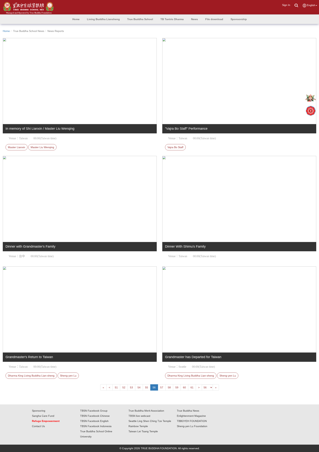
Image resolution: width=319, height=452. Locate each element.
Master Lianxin (16, 147)
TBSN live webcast (139, 415)
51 (116, 387)
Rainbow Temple (138, 426)
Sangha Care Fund (43, 415)
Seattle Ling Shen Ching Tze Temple (149, 421)
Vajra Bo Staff (175, 147)
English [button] (311, 5)
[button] (103, 19)
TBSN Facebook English (94, 421)
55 (146, 387)
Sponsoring (38, 410)
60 (184, 387)
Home (6, 31)
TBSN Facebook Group (93, 410)
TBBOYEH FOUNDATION (192, 421)
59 (176, 387)
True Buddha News (188, 410)
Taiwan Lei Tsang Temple (143, 431)
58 (169, 387)
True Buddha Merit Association (146, 410)
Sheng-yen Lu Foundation (192, 426)
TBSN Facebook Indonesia (96, 426)
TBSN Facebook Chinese (95, 415)
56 (154, 387)
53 (131, 387)
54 (139, 387)
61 (192, 387)
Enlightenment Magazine (191, 415)
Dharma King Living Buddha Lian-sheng (31, 375)
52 (123, 387)
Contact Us (38, 426)
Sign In (286, 5)
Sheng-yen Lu (68, 375)
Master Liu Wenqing (42, 147)
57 (161, 387)
